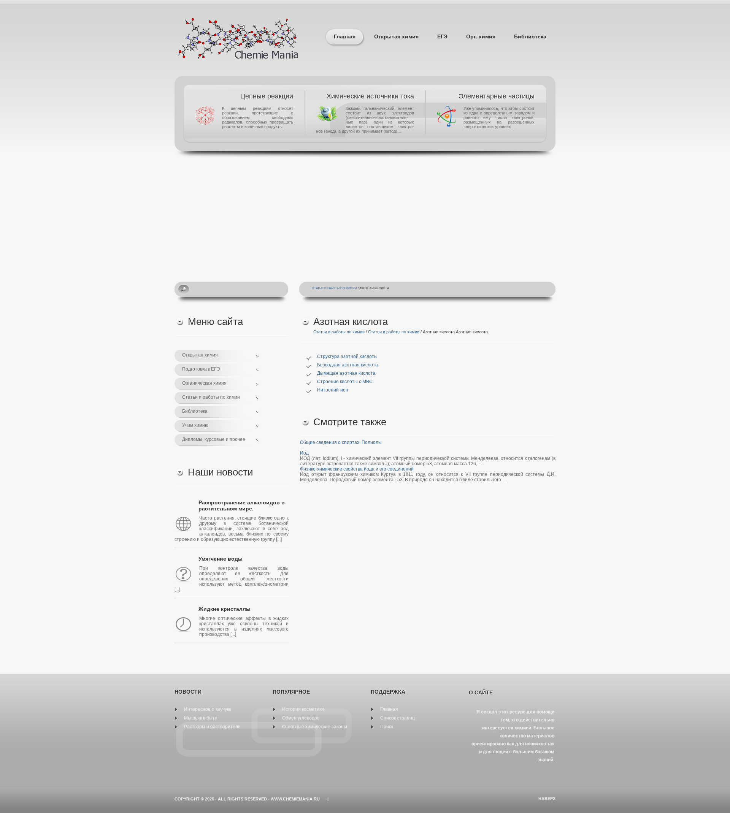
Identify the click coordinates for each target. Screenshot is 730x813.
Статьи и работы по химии (334, 288)
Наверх (546, 798)
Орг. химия (480, 36)
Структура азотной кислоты (347, 356)
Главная (344, 36)
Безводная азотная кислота (347, 365)
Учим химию (195, 425)
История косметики (303, 709)
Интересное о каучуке (208, 709)
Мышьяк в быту (200, 718)
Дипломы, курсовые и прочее (213, 439)
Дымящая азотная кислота (346, 373)
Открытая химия (396, 36)
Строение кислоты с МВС (345, 381)
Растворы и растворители (212, 726)
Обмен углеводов (300, 718)
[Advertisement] (365, 215)
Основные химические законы (314, 726)
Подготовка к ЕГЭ (201, 369)
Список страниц (397, 718)
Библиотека (530, 36)
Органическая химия (204, 383)
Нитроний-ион (332, 390)
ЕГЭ (442, 36)
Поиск (386, 726)
